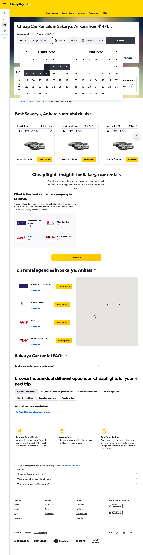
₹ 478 (103, 26)
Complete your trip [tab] (47, 398)
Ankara (45, 101)
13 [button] (27, 80)
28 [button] (33, 93)
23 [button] (46, 86)
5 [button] (67, 66)
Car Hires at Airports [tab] (26, 391)
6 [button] (26, 73)
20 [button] (26, 86)
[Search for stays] (4, 19)
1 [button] (40, 66)
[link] (76, 257)
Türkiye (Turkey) (34, 101)
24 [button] (53, 86)
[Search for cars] (4, 24)
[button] (5, 4)
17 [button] (53, 80)
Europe (22, 101)
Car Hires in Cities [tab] (25, 398)
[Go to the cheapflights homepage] (20, 4)
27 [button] (26, 93)
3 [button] (53, 66)
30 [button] (46, 93)
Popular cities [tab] (68, 398)
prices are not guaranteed (71, 466)
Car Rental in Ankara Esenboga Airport (33, 412)
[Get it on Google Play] (115, 505)
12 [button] (67, 73)
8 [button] (40, 73)
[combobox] (24, 33)
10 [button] (53, 73)
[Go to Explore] (4, 30)
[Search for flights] (4, 13)
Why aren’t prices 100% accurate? (33, 484)
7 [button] (33, 73)
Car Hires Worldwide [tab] (87, 391)
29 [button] (40, 93)
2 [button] (46, 66)
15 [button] (40, 80)
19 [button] (67, 80)
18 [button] (60, 80)
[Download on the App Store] (115, 512)
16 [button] (47, 80)
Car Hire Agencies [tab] (111, 391)
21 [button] (33, 86)
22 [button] (40, 86)
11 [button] (60, 73)
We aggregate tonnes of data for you (34, 479)
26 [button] (66, 86)
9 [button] (46, 73)
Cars (15, 101)
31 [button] (116, 93)
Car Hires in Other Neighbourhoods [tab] (57, 391)
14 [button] (33, 80)
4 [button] (60, 66)
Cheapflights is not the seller (30, 474)
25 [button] (60, 86)
